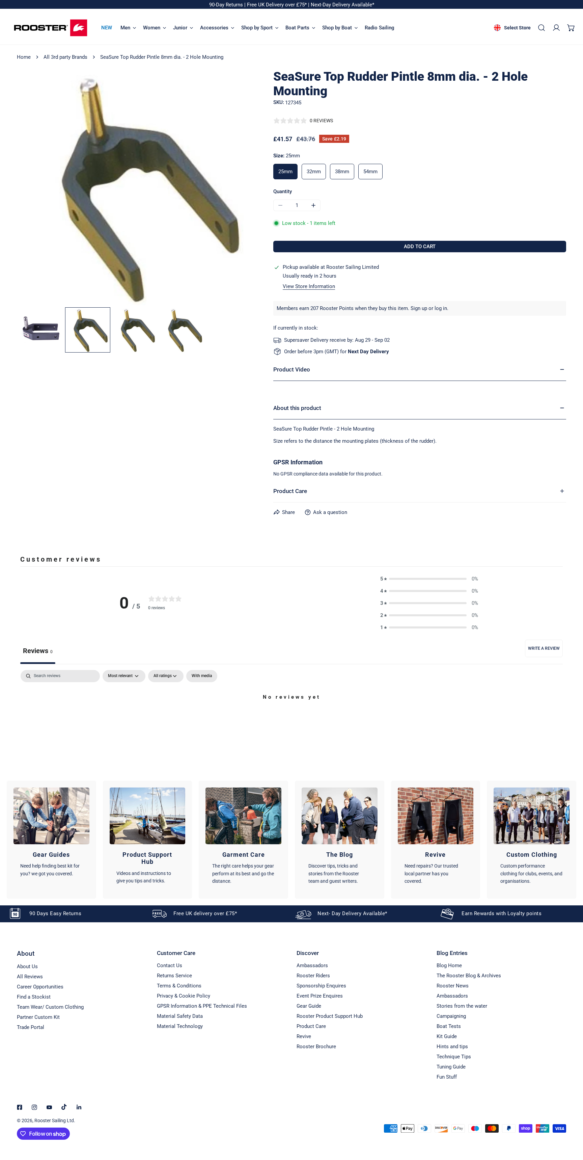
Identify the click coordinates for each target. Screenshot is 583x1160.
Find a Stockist (34, 997)
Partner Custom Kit (38, 1017)
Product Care (311, 1026)
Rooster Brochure (316, 1046)
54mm (370, 172)
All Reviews (30, 977)
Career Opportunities (40, 987)
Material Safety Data (180, 1016)
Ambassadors (312, 965)
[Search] (541, 27)
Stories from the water (462, 1006)
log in (441, 308)
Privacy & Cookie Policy (183, 996)
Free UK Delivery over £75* (277, 5)
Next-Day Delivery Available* (342, 5)
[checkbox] (201, 676)
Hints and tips (452, 1046)
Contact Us (169, 965)
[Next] (237, 188)
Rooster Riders (313, 976)
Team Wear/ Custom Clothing (50, 1007)
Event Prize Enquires (320, 996)
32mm (314, 172)
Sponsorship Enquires (321, 986)
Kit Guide (447, 1036)
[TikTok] (64, 1107)
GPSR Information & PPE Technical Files (202, 1006)
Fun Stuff (447, 1077)
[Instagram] (34, 1107)
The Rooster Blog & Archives (469, 976)
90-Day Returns (226, 5)
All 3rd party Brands (65, 57)
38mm (342, 172)
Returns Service (174, 976)
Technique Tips (454, 1057)
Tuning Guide (451, 1067)
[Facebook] (19, 1107)
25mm (285, 172)
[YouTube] (49, 1107)
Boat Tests (449, 1026)
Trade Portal (30, 1027)
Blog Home (449, 965)
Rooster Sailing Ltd (54, 1120)
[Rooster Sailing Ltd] (50, 28)
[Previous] (32, 188)
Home (24, 57)
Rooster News (453, 986)
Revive (304, 1036)
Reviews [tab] (38, 651)
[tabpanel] (291, 720)
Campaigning (451, 1016)
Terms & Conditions (179, 986)
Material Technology (180, 1026)
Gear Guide (309, 1006)
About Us (27, 966)
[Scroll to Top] (571, 1124)
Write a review (544, 648)
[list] (135, 187)
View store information (309, 286)
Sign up (419, 308)
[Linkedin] (79, 1107)
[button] (571, 27)
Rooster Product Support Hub (330, 1016)
